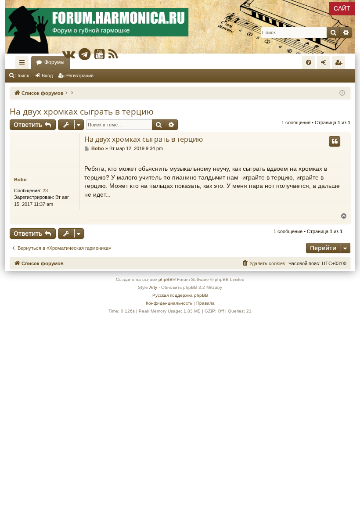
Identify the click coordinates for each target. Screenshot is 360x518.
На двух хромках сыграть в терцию (82, 111)
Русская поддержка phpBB (180, 295)
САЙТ (342, 8)
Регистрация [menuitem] (340, 64)
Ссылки (24, 64)
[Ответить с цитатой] (334, 141)
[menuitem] (308, 62)
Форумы (54, 62)
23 (45, 190)
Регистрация (79, 75)
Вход (47, 75)
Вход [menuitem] (325, 64)
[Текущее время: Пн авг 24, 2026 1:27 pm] (342, 93)
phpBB (165, 279)
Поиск (22, 75)
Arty (153, 287)
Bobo (20, 179)
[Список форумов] (180, 27)
